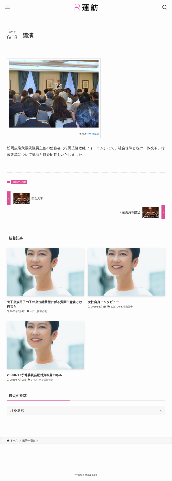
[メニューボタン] (7, 7)
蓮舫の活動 (19, 182)
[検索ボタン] (164, 7)
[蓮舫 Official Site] (86, 7)
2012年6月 (93, 134)
